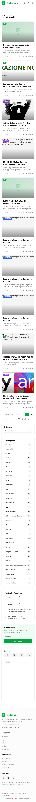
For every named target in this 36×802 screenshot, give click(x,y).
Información (5, 737)
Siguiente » (26, 419)
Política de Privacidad (8, 765)
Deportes (4, 740)
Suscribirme (18, 641)
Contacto (4, 761)
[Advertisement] (18, 682)
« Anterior (6, 415)
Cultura (4, 743)
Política (4, 746)
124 (18, 419)
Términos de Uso (7, 768)
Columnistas (6, 749)
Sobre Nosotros (6, 758)
